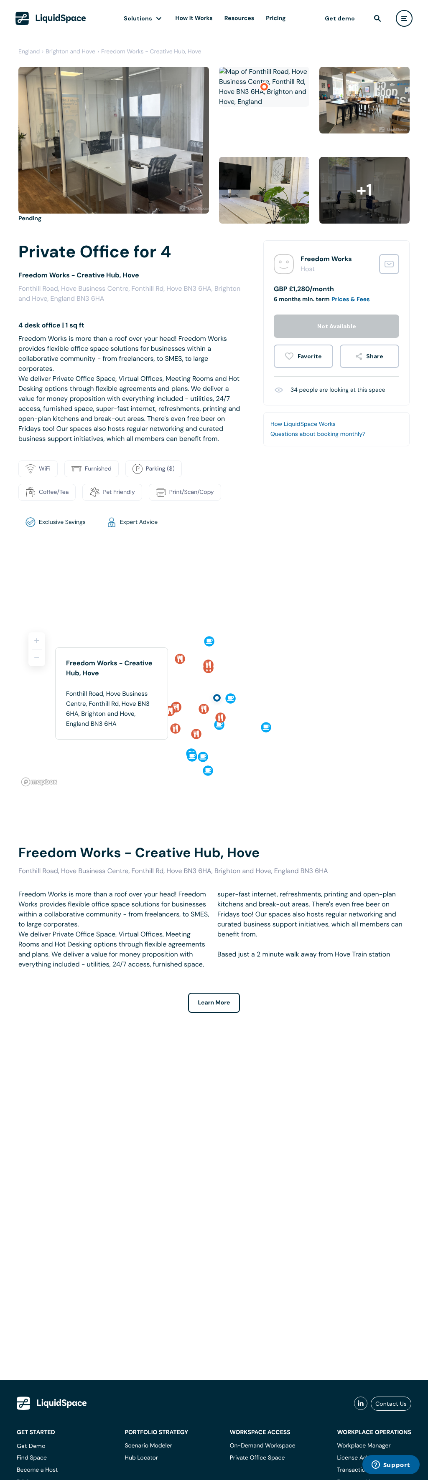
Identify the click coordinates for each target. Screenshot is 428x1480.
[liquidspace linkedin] (360, 1404)
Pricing (275, 18)
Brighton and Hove (70, 51)
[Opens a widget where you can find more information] (391, 1465)
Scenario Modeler (148, 1446)
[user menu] (404, 18)
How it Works (194, 18)
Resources (239, 18)
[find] (377, 18)
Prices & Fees (350, 299)
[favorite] (303, 356)
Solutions (138, 18)
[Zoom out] (36, 657)
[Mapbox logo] (39, 782)
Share (374, 356)
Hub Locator (141, 1458)
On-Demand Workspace (263, 1446)
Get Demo (31, 1446)
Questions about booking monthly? (317, 434)
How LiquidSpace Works (303, 424)
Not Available (336, 326)
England (29, 51)
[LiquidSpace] (52, 1403)
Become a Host (37, 1470)
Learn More (214, 1003)
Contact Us (391, 1403)
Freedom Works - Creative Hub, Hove (151, 51)
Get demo (340, 18)
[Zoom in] (36, 640)
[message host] (389, 264)
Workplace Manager (363, 1446)
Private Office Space (257, 1458)
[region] (214, 705)
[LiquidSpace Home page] (50, 18)
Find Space (32, 1458)
